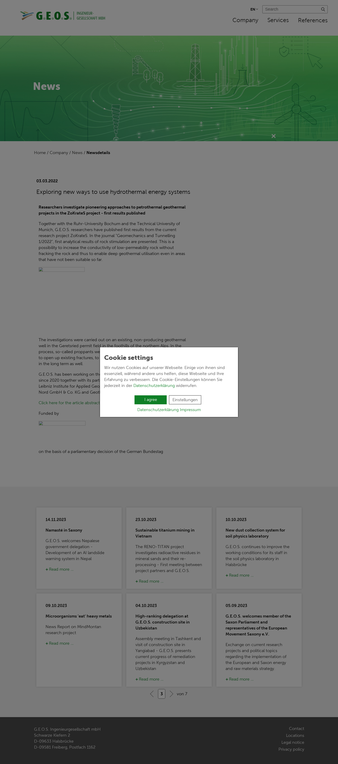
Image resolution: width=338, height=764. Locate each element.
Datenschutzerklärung (154, 385)
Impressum (190, 409)
